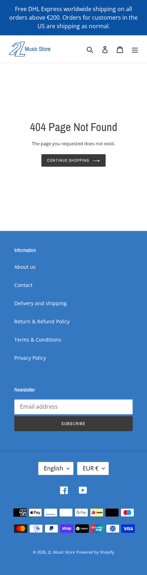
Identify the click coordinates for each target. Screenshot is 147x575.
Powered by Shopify (95, 552)
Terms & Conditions (37, 339)
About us (25, 266)
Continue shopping (68, 160)
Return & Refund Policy (42, 321)
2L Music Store (61, 552)
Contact (23, 285)
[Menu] (134, 48)
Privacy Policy (30, 357)
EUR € (90, 468)
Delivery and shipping (40, 303)
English (53, 468)
